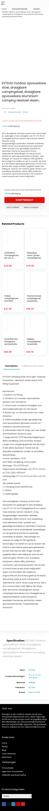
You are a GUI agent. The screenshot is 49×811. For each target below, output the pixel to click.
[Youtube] (18, 804)
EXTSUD (32, 670)
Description (11, 365)
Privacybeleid (7, 768)
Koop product (24, 199)
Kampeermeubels (19, 9)
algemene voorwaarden (12, 771)
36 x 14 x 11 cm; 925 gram (35, 676)
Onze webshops (9, 753)
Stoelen (37, 9)
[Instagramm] (13, 804)
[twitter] (9, 804)
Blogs (4, 750)
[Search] (45, 3)
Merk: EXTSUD (34, 692)
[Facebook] (4, 804)
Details (4, 126)
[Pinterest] (23, 804)
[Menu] (3, 3)
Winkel (5, 746)
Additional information (33, 365)
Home (4, 9)
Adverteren (7, 757)
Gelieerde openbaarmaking (14, 775)
